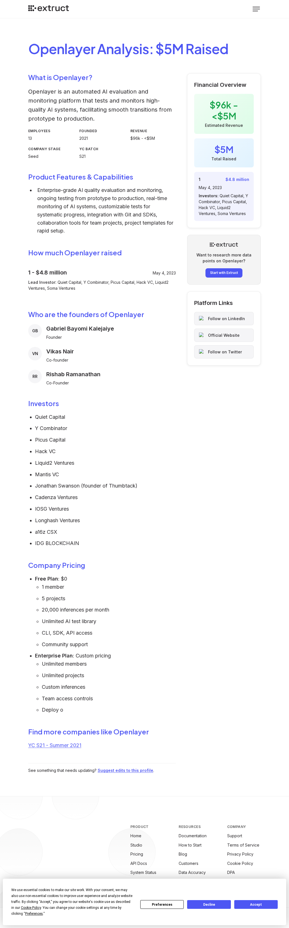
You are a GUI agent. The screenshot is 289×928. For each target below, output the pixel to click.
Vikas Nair (60, 351)
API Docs (138, 863)
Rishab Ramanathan (73, 374)
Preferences (162, 905)
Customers (188, 863)
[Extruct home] (48, 9)
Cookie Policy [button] (31, 908)
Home (135, 835)
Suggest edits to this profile (125, 770)
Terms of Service (243, 845)
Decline (209, 905)
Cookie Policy (240, 863)
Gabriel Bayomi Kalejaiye (80, 328)
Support (234, 835)
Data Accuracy (192, 872)
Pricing (136, 854)
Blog (183, 854)
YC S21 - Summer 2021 (54, 745)
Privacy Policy (240, 854)
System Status (143, 872)
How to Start (190, 845)
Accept (256, 905)
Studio (136, 845)
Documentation (193, 835)
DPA (231, 872)
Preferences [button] (34, 914)
